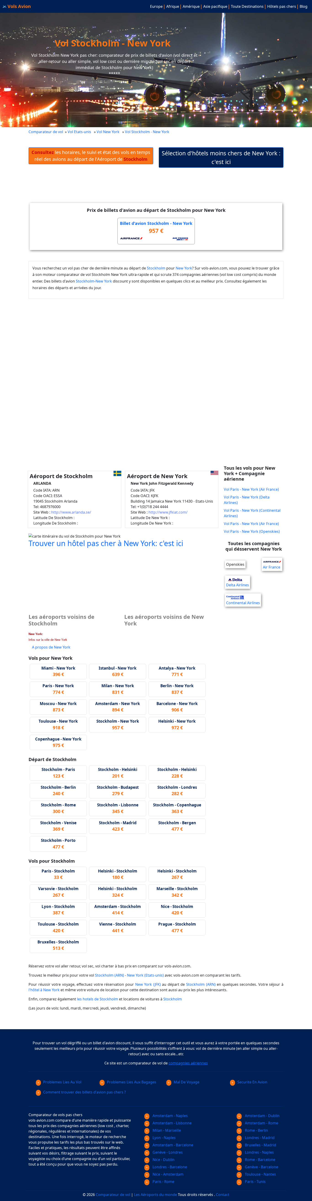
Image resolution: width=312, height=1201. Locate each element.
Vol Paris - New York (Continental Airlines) (252, 513)
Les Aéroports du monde (155, 1194)
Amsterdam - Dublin (262, 1115)
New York (184, 268)
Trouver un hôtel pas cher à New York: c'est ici (106, 543)
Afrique (172, 6)
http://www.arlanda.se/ (71, 512)
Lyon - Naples (164, 1137)
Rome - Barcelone (259, 1159)
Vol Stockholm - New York (147, 131)
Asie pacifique (215, 6)
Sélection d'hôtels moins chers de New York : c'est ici (221, 157)
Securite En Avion (252, 1082)
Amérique (191, 6)
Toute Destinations (247, 6)
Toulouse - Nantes (260, 1174)
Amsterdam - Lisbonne (172, 1123)
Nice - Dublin (163, 1159)
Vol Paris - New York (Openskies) (252, 531)
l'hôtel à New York (44, 989)
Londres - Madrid (259, 1137)
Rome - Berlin (256, 1130)
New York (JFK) (148, 984)
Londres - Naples (259, 1152)
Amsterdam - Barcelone (172, 1144)
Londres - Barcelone (169, 1166)
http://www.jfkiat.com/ (168, 512)
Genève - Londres (167, 1152)
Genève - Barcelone (261, 1166)
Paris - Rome (163, 1181)
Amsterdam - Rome (261, 1123)
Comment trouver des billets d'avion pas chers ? (84, 1092)
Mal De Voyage (186, 1082)
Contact (222, 1194)
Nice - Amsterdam (167, 1174)
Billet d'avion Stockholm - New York (156, 223)
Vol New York (108, 131)
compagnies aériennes (188, 1063)
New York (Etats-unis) (145, 975)
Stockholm (156, 268)
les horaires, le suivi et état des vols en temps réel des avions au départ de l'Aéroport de (91, 155)
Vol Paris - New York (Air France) (251, 489)
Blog (303, 6)
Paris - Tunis (255, 1181)
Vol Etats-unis (79, 131)
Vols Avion (18, 6)
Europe (156, 6)
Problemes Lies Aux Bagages (131, 1082)
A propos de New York (51, 647)
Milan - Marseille (166, 1130)
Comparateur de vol (46, 131)
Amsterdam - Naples (170, 1115)
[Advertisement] (156, 189)
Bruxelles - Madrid (260, 1144)
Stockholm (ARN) (109, 975)
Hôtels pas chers (281, 6)
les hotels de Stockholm (97, 999)
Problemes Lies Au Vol (62, 1082)
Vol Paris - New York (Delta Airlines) (247, 500)
